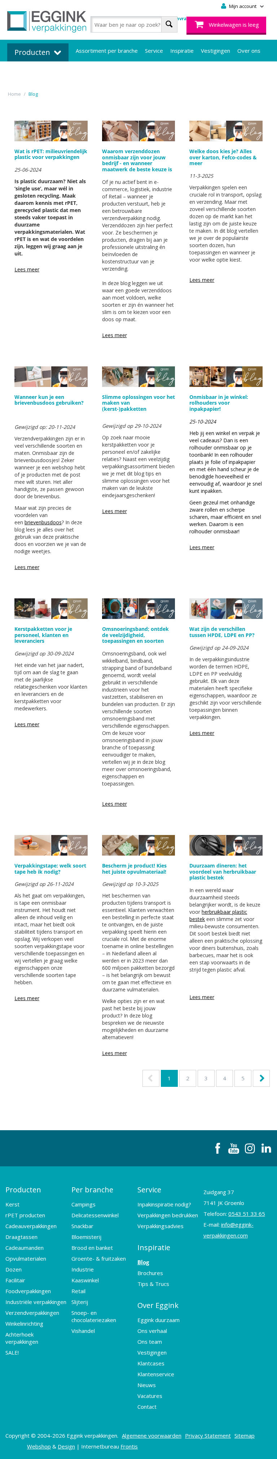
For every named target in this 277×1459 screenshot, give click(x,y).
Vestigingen (215, 50)
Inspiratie (182, 50)
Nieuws (146, 1385)
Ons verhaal (152, 1330)
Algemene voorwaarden (151, 1435)
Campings (83, 1204)
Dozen (13, 1269)
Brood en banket (92, 1247)
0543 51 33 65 (246, 1213)
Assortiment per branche (107, 50)
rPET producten (25, 1215)
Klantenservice (155, 1374)
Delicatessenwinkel (95, 1215)
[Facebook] (217, 1148)
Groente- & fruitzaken (98, 1258)
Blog (143, 1262)
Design (66, 1446)
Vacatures (149, 1395)
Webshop (39, 1446)
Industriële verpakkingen (35, 1301)
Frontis (129, 1446)
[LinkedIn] (266, 1148)
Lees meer (26, 269)
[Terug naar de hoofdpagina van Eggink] (46, 22)
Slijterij (79, 1301)
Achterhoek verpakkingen (21, 1338)
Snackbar (82, 1226)
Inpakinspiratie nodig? (164, 1204)
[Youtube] (233, 1148)
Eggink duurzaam (158, 1320)
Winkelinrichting (24, 1323)
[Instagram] (250, 1148)
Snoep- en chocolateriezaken (93, 1316)
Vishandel (83, 1330)
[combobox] (134, 24)
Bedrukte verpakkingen (104, 72)
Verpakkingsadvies (160, 1226)
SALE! (12, 1352)
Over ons (248, 50)
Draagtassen (21, 1236)
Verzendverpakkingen (32, 1312)
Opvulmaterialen (25, 1258)
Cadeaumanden (24, 1247)
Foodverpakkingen (28, 1291)
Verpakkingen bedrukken (167, 1215)
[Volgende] (261, 1078)
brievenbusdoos (43, 522)
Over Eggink (158, 1305)
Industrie (82, 1269)
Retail (78, 1291)
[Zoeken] (169, 24)
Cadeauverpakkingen (31, 1226)
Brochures (150, 1273)
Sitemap (244, 1435)
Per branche (92, 1190)
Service (154, 50)
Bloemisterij (86, 1236)
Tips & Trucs (153, 1283)
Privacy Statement (208, 1435)
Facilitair (15, 1280)
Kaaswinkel (85, 1280)
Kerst (12, 1204)
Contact (147, 1406)
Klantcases (150, 1363)
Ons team (149, 1341)
